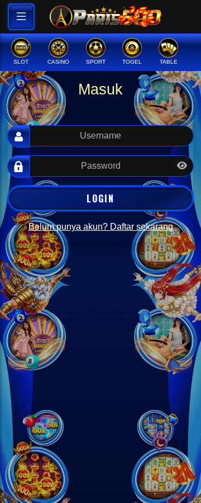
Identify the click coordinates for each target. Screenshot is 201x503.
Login (100, 198)
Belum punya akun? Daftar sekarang (100, 226)
